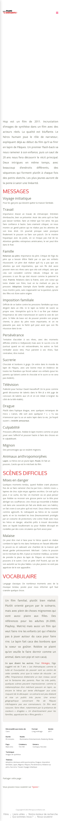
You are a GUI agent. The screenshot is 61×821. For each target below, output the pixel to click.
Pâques (7, 75)
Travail (18, 78)
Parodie (27, 81)
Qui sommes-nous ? (22, 817)
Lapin (40, 72)
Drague (7, 72)
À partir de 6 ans (12, 56)
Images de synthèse (13, 754)
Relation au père (37, 75)
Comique (17, 81)
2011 (13, 61)
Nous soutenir (45, 817)
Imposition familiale (23, 72)
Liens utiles (19, 814)
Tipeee (35, 787)
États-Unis (9, 747)
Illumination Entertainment (30, 739)
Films (6, 814)
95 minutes (16, 67)
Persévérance (19, 75)
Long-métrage (37, 731)
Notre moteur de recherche (43, 814)
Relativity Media (47, 739)
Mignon (48, 72)
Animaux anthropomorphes (39, 69)
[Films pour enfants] (10, 14)
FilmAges (45, 663)
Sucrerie (7, 78)
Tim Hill (22, 747)
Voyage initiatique (33, 78)
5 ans (35, 64)
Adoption (17, 69)
